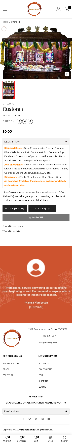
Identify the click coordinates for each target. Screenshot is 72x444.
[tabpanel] (36, 52)
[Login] (58, 9)
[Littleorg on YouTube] (49, 419)
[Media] (66, 74)
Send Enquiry (42, 208)
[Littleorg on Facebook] (23, 419)
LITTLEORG (8, 103)
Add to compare (14, 226)
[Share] (19, 121)
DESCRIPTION (12, 141)
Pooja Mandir (11, 363)
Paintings (8, 375)
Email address (11, 411)
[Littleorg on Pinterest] (36, 419)
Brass (6, 369)
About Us (44, 363)
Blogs (42, 387)
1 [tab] (36, 75)
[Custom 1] (36, 52)
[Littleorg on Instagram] (42, 419)
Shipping (43, 381)
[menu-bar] (7, 9)
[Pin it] (30, 121)
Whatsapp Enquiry (15, 208)
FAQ (41, 375)
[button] (65, 411)
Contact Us (45, 369)
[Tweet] (24, 121)
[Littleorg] (34, 9)
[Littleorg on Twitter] (30, 419)
